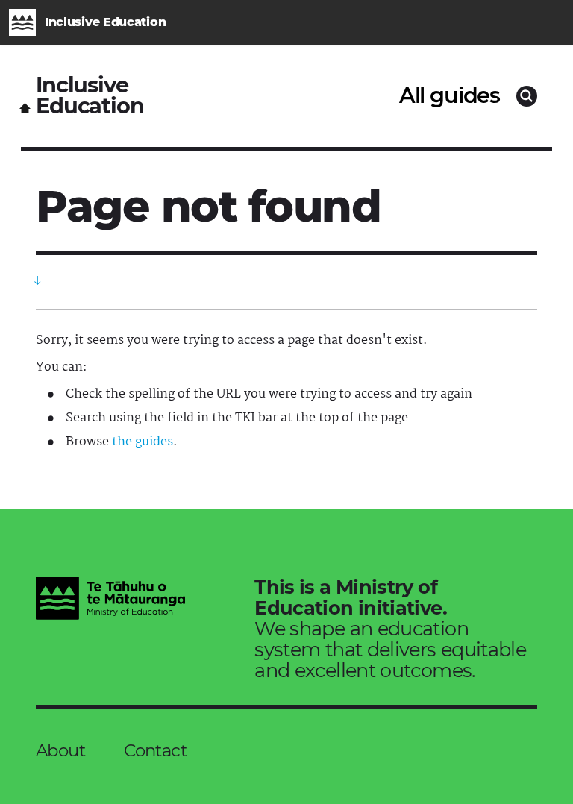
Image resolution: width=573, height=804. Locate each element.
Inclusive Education (90, 96)
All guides (449, 95)
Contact (155, 750)
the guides (142, 442)
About (60, 750)
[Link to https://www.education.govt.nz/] (110, 600)
